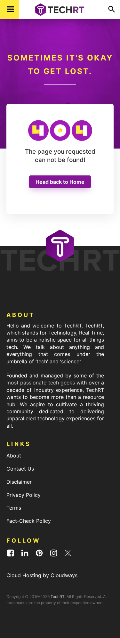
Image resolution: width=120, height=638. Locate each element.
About (13, 455)
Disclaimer (19, 482)
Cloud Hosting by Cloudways (41, 575)
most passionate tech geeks (40, 382)
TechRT (58, 596)
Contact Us (20, 468)
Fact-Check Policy (28, 521)
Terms (13, 508)
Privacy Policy (23, 495)
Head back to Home (60, 182)
